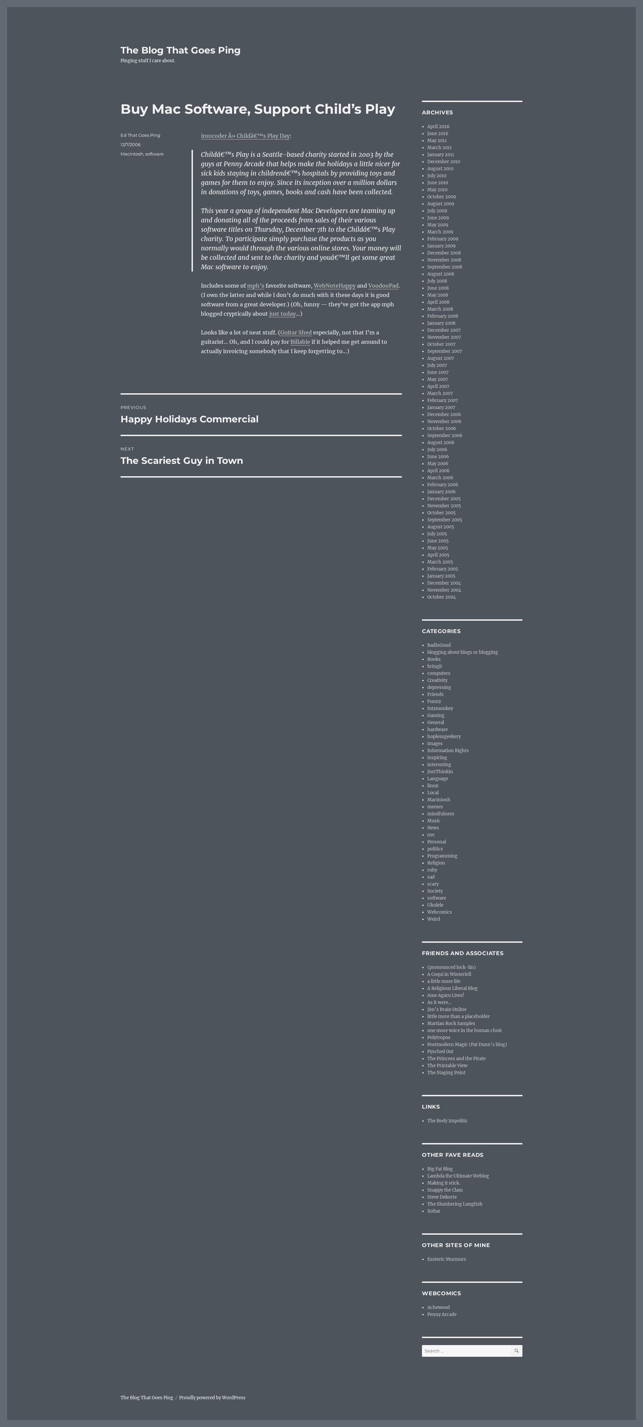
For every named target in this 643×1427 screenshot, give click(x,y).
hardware (437, 729)
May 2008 (437, 295)
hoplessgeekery (444, 736)
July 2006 (437, 449)
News (433, 828)
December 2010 (443, 162)
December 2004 (444, 583)
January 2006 (441, 492)
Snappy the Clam (445, 1190)
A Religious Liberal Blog (452, 988)
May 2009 (437, 225)
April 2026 (438, 126)
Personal (436, 842)
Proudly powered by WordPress (212, 1398)
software (154, 154)
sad (431, 877)
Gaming (435, 715)
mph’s (255, 285)
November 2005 (444, 506)
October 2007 (441, 344)
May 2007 (437, 379)
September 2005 (444, 520)
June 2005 (438, 541)
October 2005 (441, 513)
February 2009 (442, 239)
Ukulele (435, 905)
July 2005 (437, 534)
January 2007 (441, 407)
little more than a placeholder (458, 1016)
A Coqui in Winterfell (449, 974)
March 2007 (440, 393)
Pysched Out (440, 1051)
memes (435, 807)
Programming (442, 856)
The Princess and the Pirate (456, 1058)
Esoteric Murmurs (446, 1259)
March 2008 (440, 309)
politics (435, 849)
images (435, 743)
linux (432, 786)
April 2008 (438, 302)
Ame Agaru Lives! (446, 995)
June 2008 (438, 288)
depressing (439, 687)
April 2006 (438, 471)
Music (433, 821)
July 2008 (437, 281)
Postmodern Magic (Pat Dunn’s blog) (467, 1044)
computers (438, 673)
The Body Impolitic (447, 1121)
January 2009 (441, 246)
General (435, 722)
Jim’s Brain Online (447, 1009)
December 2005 (444, 499)
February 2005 (442, 569)
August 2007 (440, 358)
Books (434, 659)
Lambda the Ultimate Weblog (458, 1176)
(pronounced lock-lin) (451, 967)
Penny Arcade (441, 1314)
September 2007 (444, 351)
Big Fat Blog (440, 1169)
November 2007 (444, 337)
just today (282, 313)
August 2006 (440, 442)
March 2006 (440, 478)
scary (433, 884)
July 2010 (436, 176)
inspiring (437, 757)
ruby (432, 870)
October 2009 (441, 197)
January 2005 (441, 576)
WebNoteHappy (335, 285)
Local (433, 793)
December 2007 (444, 330)
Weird (433, 919)
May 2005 (437, 548)
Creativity (437, 680)
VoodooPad (383, 285)
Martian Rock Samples (451, 1023)
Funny (434, 701)
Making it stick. (443, 1183)
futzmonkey (440, 708)
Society (435, 891)
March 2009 (440, 232)
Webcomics (439, 912)
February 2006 (442, 485)
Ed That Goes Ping (140, 135)
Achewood (438, 1307)
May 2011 (437, 140)
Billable (300, 341)
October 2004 (441, 597)
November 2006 (444, 421)
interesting (439, 765)
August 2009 (440, 204)
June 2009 (438, 218)
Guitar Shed (296, 332)
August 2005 (440, 527)
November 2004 (444, 590)
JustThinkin (440, 772)
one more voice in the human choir (464, 1030)
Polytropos (438, 1037)
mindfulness (440, 814)
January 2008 (441, 323)
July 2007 (437, 365)
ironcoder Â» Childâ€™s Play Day (245, 135)
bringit (434, 666)
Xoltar (433, 1211)
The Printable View (447, 1065)
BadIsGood (439, 645)
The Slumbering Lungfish (455, 1204)
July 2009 (437, 211)
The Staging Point (446, 1073)
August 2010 (440, 169)
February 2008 (442, 316)
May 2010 (437, 190)
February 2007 (442, 400)
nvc (431, 835)
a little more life (443, 981)
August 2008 (440, 274)
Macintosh (132, 154)
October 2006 (441, 428)
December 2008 (444, 253)
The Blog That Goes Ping (181, 50)
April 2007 (438, 386)
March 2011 (439, 147)
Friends (435, 694)
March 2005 (440, 562)
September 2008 (444, 267)
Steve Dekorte (442, 1197)
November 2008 (444, 260)
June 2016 (437, 133)
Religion (436, 863)
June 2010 (437, 183)
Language (437, 779)
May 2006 (437, 464)
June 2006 (438, 457)
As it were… (439, 1002)
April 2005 (438, 555)
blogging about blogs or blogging (462, 652)
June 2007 (438, 372)
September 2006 (444, 435)
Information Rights (448, 750)
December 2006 (444, 414)
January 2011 (440, 155)
